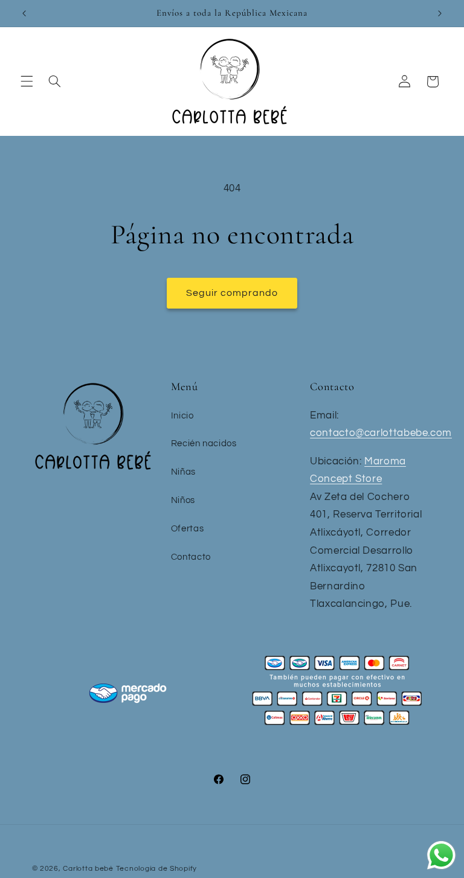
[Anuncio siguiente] (440, 13)
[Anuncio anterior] (24, 13)
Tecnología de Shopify (156, 868)
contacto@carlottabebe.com (381, 433)
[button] (26, 81)
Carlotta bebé (88, 868)
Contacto (191, 557)
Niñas (183, 471)
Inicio (182, 415)
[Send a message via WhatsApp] (441, 855)
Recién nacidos (204, 443)
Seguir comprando (232, 293)
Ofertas (187, 528)
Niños (183, 500)
